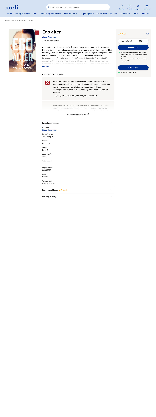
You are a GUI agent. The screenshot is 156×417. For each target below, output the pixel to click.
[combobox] (78, 7)
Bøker (12, 20)
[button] (130, 7)
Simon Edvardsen (49, 37)
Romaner (31, 20)
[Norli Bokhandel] (11, 7)
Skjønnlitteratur (21, 20)
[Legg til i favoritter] (147, 34)
